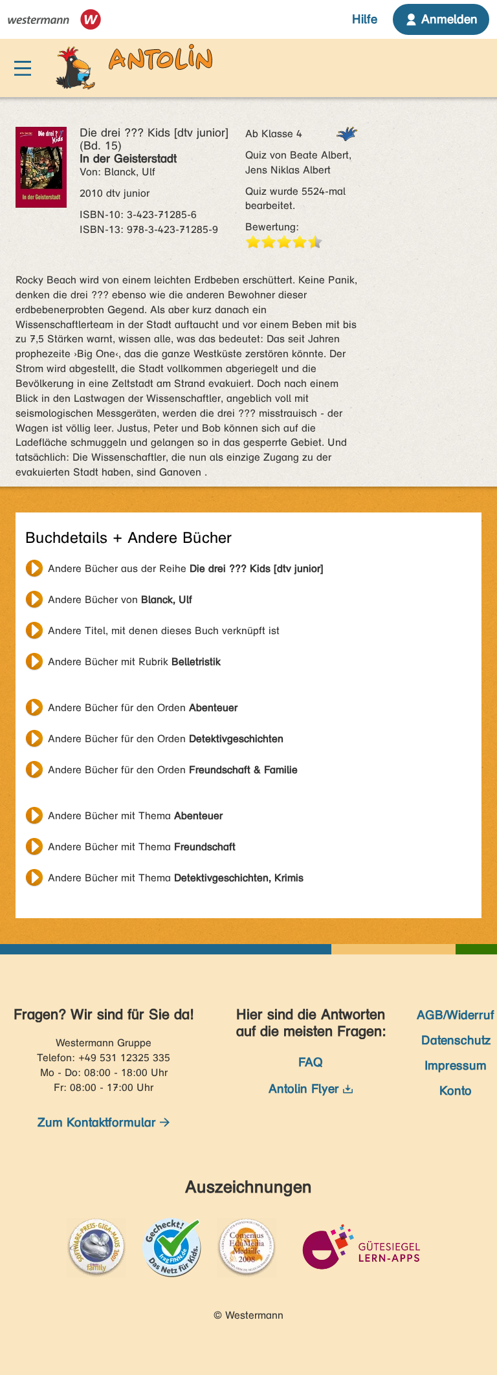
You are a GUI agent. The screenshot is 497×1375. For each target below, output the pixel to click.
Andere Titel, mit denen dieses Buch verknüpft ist (164, 630)
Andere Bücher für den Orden (142, 707)
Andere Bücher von (120, 599)
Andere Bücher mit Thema (135, 815)
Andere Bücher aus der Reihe (186, 568)
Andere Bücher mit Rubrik (134, 661)
